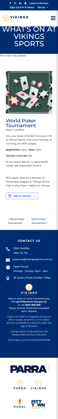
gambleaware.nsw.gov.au (31, 301)
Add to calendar (22, 195)
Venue (41, 7)
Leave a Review (38, 3)
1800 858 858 (32, 304)
